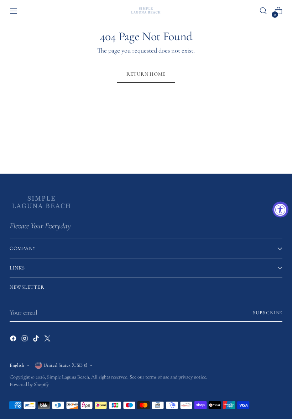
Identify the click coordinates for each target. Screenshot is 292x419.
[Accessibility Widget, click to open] (280, 210)
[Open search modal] (263, 11)
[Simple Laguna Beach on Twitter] (48, 340)
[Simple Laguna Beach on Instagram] (25, 340)
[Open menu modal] (13, 11)
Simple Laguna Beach (68, 377)
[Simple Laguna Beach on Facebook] (14, 340)
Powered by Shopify (29, 384)
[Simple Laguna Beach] (146, 10)
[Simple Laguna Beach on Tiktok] (36, 340)
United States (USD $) (65, 365)
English (17, 365)
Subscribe (267, 313)
